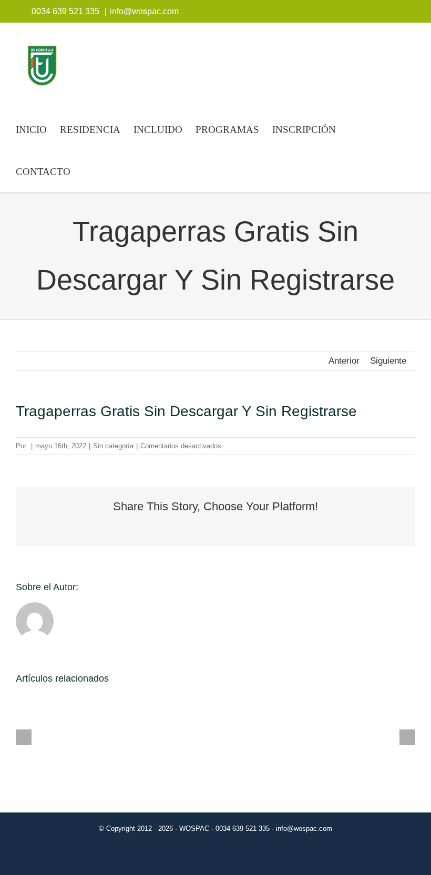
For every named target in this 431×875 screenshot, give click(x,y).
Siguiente (388, 361)
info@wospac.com (144, 11)
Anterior (344, 361)
